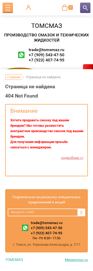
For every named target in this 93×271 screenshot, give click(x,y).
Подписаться (81, 212)
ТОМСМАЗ (46, 25)
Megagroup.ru (76, 260)
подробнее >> (72, 158)
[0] (64, 8)
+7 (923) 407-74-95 (46, 60)
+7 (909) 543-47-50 (46, 54)
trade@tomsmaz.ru (46, 49)
